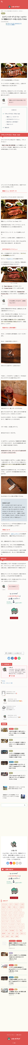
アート (11, 910)
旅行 (13, 933)
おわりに (7, 127)
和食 (21, 930)
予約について (10, 124)
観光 (12, 936)
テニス (12, 921)
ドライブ (18, 921)
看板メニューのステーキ (13, 116)
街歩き (7, 936)
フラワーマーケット (13, 927)
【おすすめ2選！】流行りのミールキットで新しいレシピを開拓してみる (17, 733)
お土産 (22, 904)
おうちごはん (4, 904)
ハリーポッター (12, 924)
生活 (17, 933)
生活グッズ (23, 933)
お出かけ (16, 904)
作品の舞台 (12, 930)
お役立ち (4, 907)
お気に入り (15, 907)
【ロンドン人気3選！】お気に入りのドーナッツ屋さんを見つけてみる (17, 744)
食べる (3, 680)
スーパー (18, 918)
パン (22, 924)
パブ (18, 924)
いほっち (5, 719)
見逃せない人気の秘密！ (13, 121)
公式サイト (10, 258)
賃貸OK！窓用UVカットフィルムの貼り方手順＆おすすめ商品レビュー (17, 944)
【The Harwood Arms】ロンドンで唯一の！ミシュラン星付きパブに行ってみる (17, 777)
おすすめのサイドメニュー (13, 119)
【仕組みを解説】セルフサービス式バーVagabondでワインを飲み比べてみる (17, 766)
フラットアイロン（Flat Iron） (13, 113)
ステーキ (12, 918)
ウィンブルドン (18, 910)
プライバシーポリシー (11, 1034)
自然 (3, 936)
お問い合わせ (18, 1034)
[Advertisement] (14, 48)
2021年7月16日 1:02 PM (12, 699)
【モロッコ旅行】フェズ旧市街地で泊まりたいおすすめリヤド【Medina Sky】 (17, 957)
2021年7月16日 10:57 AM (10, 706)
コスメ (15, 915)
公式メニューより (5, 519)
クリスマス (4, 915)
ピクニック (4, 927)
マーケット (21, 927)
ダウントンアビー (5, 921)
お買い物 (21, 907)
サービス (21, 915)
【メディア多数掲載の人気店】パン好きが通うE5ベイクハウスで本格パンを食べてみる (17, 755)
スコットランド (5, 918)
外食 (9, 933)
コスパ (10, 915)
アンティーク (4, 910)
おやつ (11, 904)
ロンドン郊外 (4, 930)
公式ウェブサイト (15, 533)
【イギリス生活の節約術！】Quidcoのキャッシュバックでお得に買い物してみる (17, 969)
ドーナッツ (4, 924)
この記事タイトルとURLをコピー (15, 653)
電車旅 (16, 936)
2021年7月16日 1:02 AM (10, 691)
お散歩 (9, 907)
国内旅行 (4, 933)
